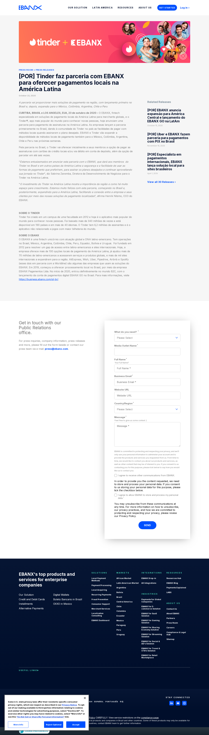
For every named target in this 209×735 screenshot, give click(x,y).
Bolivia (119, 592)
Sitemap (170, 639)
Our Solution (26, 594)
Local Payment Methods (98, 579)
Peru (118, 630)
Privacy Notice (69, 705)
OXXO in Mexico (62, 603)
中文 (122, 702)
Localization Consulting (97, 614)
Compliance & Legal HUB (176, 633)
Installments (26, 603)
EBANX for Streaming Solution (151, 635)
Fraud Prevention (99, 599)
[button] (85, 698)
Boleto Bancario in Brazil (67, 599)
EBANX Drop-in (148, 578)
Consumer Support (100, 604)
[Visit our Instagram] (184, 703)
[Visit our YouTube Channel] (178, 703)
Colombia (121, 611)
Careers (170, 627)
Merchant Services (100, 609)
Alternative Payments (31, 608)
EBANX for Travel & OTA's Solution (150, 649)
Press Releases (45, 70)
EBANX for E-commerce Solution (150, 607)
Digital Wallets (61, 594)
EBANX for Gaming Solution (150, 621)
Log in (184, 7)
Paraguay (121, 625)
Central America (124, 602)
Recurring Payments (101, 595)
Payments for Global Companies (151, 600)
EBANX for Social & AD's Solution (150, 642)
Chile (118, 606)
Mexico (120, 620)
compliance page (150, 717)
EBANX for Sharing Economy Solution (150, 628)
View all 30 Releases (160, 181)
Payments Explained (176, 587)
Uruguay (120, 634)
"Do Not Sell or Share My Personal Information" (40, 717)
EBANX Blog (172, 583)
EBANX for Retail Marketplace (149, 656)
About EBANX (172, 613)
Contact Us (171, 609)
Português (111, 702)
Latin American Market (127, 583)
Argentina (121, 587)
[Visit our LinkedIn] (171, 703)
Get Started (167, 7)
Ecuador (120, 616)
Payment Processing (101, 585)
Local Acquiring (99, 590)
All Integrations (148, 583)
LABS (168, 592)
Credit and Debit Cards (32, 599)
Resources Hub (173, 578)
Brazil (119, 597)
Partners (170, 618)
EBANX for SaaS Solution (149, 614)
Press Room (26, 70)
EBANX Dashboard (100, 620)
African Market (123, 578)
